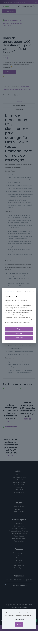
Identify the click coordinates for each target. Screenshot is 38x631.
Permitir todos (19, 338)
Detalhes (19, 292)
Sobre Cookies (29, 292)
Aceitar (19, 624)
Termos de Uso (19, 619)
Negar (19, 329)
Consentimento (9, 292)
